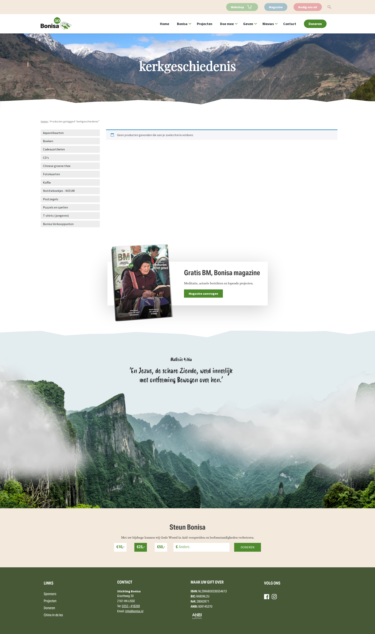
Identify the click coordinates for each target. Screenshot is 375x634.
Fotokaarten (51, 174)
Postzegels (50, 199)
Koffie (47, 182)
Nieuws (268, 24)
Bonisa (182, 24)
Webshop (237, 7)
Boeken (48, 141)
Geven (248, 24)
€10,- (120, 547)
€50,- (161, 547)
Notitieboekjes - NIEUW (59, 191)
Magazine (276, 7)
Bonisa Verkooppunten (58, 224)
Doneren (315, 24)
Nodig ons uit (307, 7)
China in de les (53, 615)
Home (164, 24)
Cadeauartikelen (54, 149)
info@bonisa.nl (134, 611)
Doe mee (227, 24)
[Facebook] (266, 596)
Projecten (204, 24)
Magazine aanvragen (203, 293)
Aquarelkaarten (53, 133)
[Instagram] (274, 596)
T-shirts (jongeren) (56, 215)
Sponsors (50, 594)
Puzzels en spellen (55, 207)
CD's (46, 158)
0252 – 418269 (131, 606)
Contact (289, 24)
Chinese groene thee (57, 166)
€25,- (141, 547)
